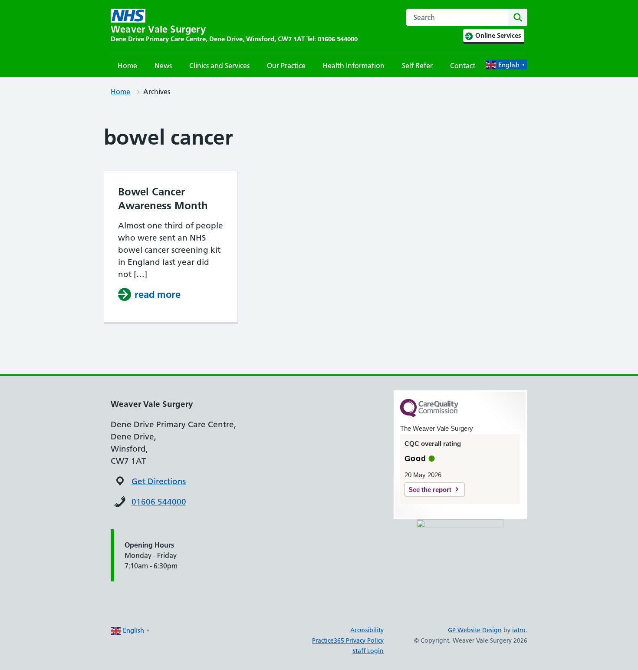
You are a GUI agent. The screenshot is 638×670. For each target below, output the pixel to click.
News (163, 65)
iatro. (519, 630)
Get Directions (159, 481)
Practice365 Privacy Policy (348, 640)
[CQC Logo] (429, 415)
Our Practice (286, 65)
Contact (462, 65)
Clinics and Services (219, 65)
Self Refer (417, 65)
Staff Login (368, 651)
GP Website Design (475, 630)
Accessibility (367, 630)
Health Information (353, 65)
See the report (429, 489)
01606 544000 (159, 502)
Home (127, 65)
